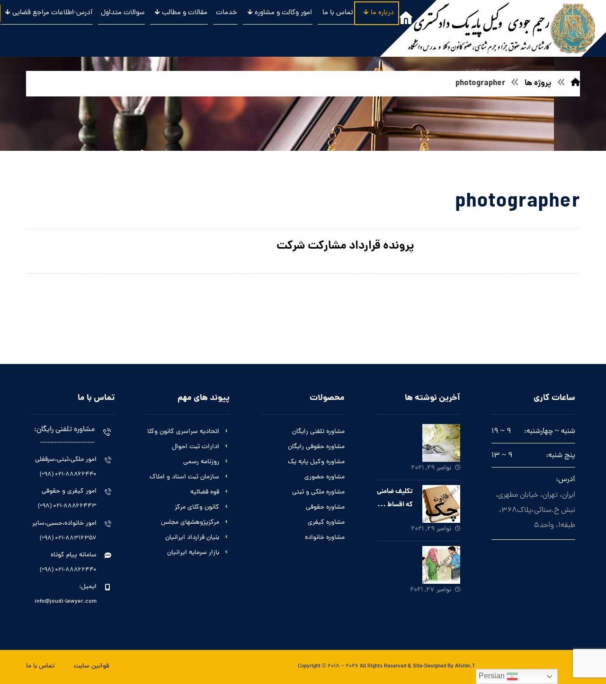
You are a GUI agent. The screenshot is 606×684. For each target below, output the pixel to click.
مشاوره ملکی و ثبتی (318, 492)
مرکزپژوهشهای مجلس (190, 523)
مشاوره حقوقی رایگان (316, 447)
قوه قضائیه (204, 492)
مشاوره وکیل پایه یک (316, 462)
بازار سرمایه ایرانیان (193, 553)
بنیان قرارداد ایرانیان (192, 538)
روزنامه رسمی (201, 462)
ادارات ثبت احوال (195, 447)
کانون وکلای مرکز (197, 507)
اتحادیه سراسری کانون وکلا (183, 432)
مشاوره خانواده (325, 538)
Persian (493, 676)
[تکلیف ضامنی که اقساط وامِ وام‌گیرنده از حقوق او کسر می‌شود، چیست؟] (441, 504)
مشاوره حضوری (324, 477)
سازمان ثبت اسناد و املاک (184, 477)
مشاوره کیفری (326, 523)
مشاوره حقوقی (325, 507)
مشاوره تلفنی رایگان (318, 432)
